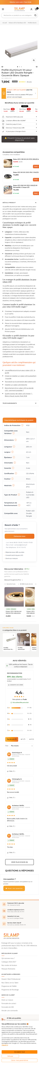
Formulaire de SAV (8, 1007)
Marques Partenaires (8, 969)
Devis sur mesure (7, 1000)
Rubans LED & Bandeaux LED (17, 22)
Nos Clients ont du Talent (10, 983)
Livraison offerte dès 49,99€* (16, 120)
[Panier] (36, 9)
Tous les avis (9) (12, 739)
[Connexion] (31, 9)
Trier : (7, 746)
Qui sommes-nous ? (8, 958)
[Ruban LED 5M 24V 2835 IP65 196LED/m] (8, 176)
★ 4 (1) (31, 739)
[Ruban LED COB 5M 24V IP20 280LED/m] (8, 163)
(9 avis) (29, 82)
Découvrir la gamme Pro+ (12, 580)
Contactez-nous (19, 536)
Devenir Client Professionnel (11, 979)
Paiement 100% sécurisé (14, 117)
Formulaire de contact (9, 1003)
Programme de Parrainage (10, 990)
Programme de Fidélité (9, 986)
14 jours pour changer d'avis (15, 131)
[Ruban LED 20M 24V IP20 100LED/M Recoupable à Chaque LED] (8, 190)
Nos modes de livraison (9, 965)
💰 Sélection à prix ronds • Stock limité (19, 2)
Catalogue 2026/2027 (9, 962)
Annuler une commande (10, 1010)
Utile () (12, 771)
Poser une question (15, 888)
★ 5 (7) (23, 739)
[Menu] (3, 9)
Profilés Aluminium (33, 22)
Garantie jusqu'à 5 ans (13, 124)
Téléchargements (10, 403)
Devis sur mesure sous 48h (15, 128)
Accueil (5, 22)
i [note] (22, 425)
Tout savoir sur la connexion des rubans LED (20, 381)
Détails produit (9, 202)
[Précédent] (2, 67)
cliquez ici (5, 1045)
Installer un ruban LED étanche (16, 385)
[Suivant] (36, 67)
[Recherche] (35, 15)
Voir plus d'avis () (19, 862)
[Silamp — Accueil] (11, 936)
